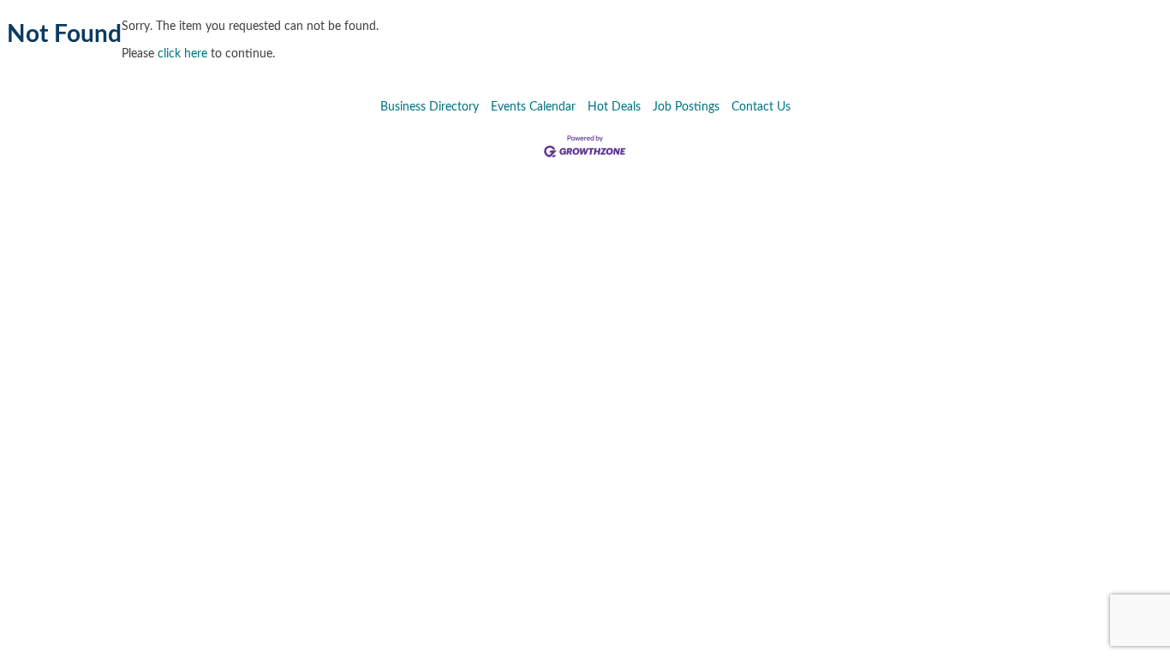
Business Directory (429, 107)
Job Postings (686, 107)
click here (182, 54)
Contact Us (761, 107)
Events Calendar (533, 107)
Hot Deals (614, 107)
